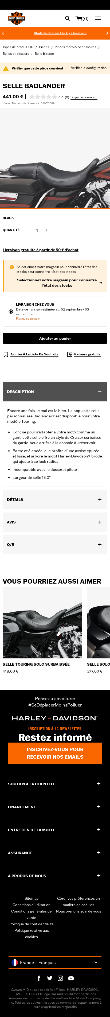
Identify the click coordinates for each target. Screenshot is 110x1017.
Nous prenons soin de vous (78, 911)
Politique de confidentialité (31, 924)
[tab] (55, 208)
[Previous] (3, 33)
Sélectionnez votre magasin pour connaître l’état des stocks (57, 283)
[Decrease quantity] (28, 230)
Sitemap (31, 898)
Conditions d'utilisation (31, 905)
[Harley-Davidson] (55, 718)
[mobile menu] (96, 18)
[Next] (107, 33)
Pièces (44, 47)
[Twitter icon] (49, 978)
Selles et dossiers (16, 54)
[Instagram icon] (60, 978)
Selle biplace (44, 54)
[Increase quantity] (46, 230)
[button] (49, 97)
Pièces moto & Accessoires (75, 47)
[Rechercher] (67, 18)
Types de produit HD (18, 47)
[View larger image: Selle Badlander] (55, 158)
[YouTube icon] (71, 978)
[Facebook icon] (39, 978)
